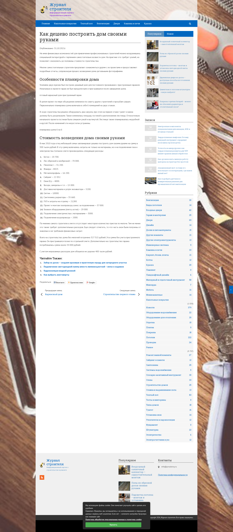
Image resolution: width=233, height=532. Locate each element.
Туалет (168, 410)
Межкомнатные (168, 295)
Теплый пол (86, 23)
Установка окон (168, 415)
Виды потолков (168, 205)
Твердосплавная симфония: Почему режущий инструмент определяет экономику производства (173, 140)
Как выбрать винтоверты (56, 274)
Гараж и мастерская (168, 215)
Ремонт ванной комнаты (168, 355)
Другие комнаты (168, 235)
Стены (168, 380)
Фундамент (168, 425)
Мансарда (168, 285)
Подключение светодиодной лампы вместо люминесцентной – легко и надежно (84, 266)
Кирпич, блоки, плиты (168, 255)
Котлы (168, 260)
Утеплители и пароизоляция (168, 420)
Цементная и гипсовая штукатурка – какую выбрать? (175, 90)
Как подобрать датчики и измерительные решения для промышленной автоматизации (172, 181)
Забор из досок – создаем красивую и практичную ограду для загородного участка (85, 262)
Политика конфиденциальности (173, 474)
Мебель (168, 290)
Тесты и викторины (168, 400)
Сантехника (168, 365)
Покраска (168, 332)
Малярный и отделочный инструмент (168, 280)
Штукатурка (168, 430)
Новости (168, 307)
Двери (117, 23)
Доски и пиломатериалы (168, 230)
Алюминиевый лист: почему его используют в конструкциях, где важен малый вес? (175, 170)
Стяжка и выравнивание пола (168, 390)
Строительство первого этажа (119, 292)
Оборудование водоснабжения (168, 312)
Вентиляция (103, 23)
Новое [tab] (170, 33)
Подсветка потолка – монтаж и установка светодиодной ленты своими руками (174, 68)
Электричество (168, 435)
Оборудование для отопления (168, 317)
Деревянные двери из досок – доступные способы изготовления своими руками (175, 80)
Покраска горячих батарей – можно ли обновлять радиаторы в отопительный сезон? (175, 104)
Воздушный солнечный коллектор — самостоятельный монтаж (175, 42)
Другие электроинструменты (168, 240)
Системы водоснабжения (168, 370)
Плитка (168, 327)
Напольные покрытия (65, 23)
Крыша (147, 23)
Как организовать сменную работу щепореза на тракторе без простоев (173, 160)
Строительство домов (168, 385)
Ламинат (168, 270)
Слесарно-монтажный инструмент (168, 375)
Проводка (168, 342)
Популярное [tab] (154, 33)
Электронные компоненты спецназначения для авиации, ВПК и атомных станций (174, 129)
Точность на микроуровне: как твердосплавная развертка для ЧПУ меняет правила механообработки (173, 151)
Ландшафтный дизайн (168, 275)
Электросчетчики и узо (168, 440)
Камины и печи (132, 23)
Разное (149, 347)
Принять (113, 525)
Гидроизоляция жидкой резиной (59, 270)
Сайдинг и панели (168, 360)
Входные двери (168, 210)
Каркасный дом (53, 292)
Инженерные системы (168, 245)
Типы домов (168, 405)
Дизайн (168, 225)
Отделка (168, 322)
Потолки (168, 337)
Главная (46, 23)
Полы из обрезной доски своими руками (174, 54)
